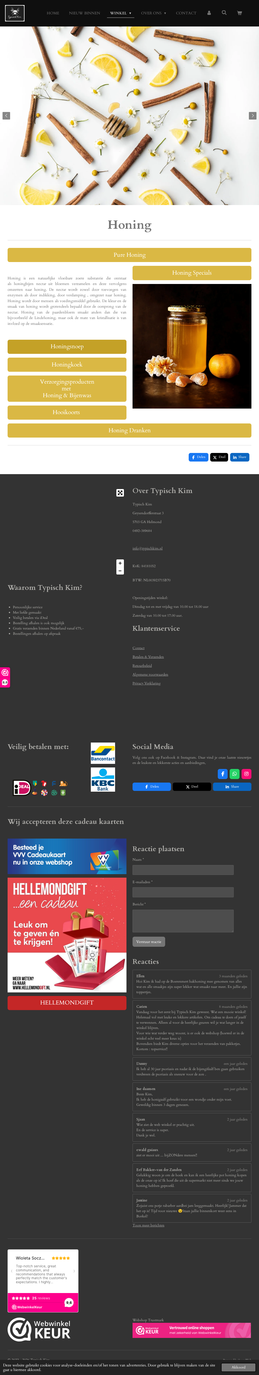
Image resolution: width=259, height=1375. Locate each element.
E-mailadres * (143, 882)
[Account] (209, 13)
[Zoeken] (224, 13)
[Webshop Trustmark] (39, 1330)
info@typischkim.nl (148, 548)
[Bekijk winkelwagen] (239, 13)
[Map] (67, 531)
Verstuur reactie (148, 941)
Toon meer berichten (148, 1225)
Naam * (138, 859)
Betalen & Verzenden (148, 656)
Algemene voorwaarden (150, 674)
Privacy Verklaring (147, 683)
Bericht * (139, 904)
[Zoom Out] (120, 571)
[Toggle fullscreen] (120, 493)
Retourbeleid (142, 665)
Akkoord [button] (238, 1367)
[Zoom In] (120, 563)
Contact (138, 648)
